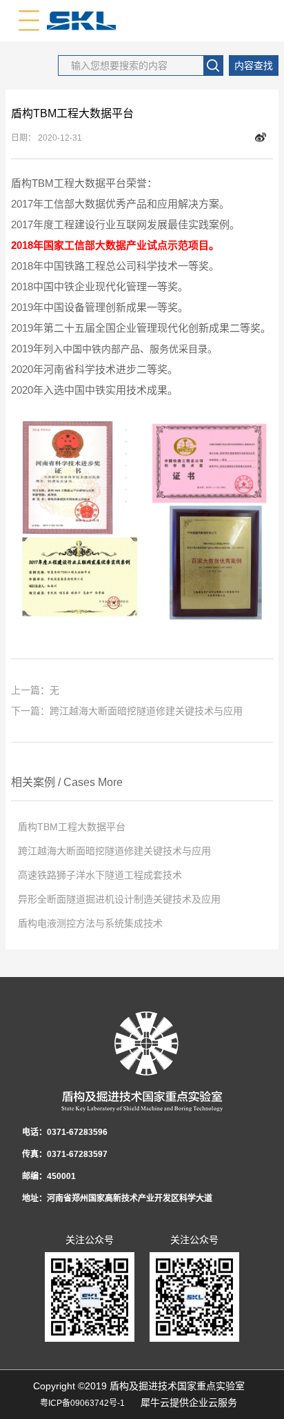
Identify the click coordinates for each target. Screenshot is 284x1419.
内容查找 (253, 65)
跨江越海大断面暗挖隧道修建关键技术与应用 (114, 850)
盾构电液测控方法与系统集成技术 (90, 923)
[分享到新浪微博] (260, 138)
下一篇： (127, 710)
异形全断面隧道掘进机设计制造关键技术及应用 (119, 899)
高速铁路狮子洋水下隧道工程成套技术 (100, 874)
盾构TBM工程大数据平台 (71, 826)
